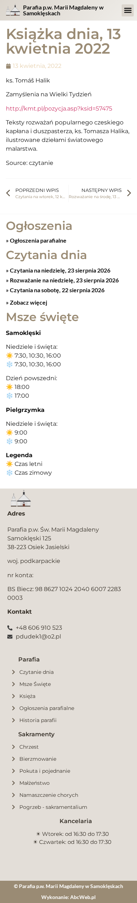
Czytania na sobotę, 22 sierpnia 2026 (56, 289)
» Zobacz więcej (26, 302)
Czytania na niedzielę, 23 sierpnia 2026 (59, 270)
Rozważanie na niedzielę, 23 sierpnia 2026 (64, 280)
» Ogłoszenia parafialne (36, 240)
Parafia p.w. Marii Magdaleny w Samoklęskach (63, 10)
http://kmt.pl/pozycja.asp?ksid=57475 (59, 108)
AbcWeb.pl (83, 897)
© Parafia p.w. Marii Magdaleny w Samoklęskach (68, 886)
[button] (128, 10)
